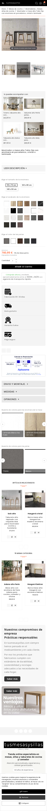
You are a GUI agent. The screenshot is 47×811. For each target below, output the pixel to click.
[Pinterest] (8, 350)
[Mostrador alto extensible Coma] (38, 70)
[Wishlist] (19, 492)
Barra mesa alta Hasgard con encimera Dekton (35, 590)
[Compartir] (4, 350)
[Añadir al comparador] (12, 537)
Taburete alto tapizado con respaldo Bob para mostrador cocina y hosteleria (12, 522)
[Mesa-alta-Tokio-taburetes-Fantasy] (23, 70)
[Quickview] (15, 536)
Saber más (12, 679)
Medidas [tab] (9, 391)
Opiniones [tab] (10, 399)
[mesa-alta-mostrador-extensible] (9, 70)
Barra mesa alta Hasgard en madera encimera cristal (35, 520)
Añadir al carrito (23, 266)
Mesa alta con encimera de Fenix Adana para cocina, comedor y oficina (11, 592)
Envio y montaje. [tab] (14, 384)
